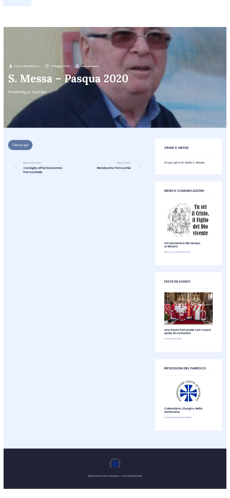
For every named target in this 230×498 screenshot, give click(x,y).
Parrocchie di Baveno (26, 66)
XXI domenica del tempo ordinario (182, 244)
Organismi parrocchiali (177, 417)
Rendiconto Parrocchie (114, 165)
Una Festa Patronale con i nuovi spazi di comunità (187, 331)
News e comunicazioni (184, 190)
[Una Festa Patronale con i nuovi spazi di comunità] (188, 308)
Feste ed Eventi (177, 281)
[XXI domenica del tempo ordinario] (188, 220)
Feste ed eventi (90, 66)
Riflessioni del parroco (185, 368)
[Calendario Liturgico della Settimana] (188, 391)
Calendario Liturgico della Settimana (183, 410)
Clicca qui (20, 145)
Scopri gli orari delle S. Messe (184, 162)
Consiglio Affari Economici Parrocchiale (42, 167)
